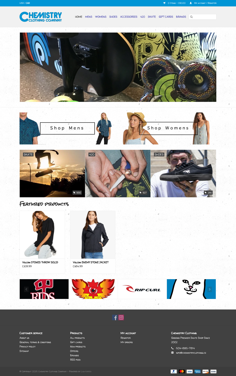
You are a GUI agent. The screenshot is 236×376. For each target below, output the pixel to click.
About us (24, 337)
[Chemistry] (42, 17)
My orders (127, 342)
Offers (74, 351)
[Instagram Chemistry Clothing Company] (121, 317)
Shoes (113, 16)
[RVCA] (191, 289)
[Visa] (189, 371)
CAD (28, 3)
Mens (88, 16)
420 (142, 16)
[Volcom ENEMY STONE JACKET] (93, 234)
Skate (152, 16)
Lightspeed (86, 371)
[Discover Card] (205, 371)
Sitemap (24, 351)
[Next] (209, 289)
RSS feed (75, 359)
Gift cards (166, 16)
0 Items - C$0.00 (176, 3)
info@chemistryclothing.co (191, 352)
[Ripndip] (142, 289)
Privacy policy (27, 346)
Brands (181, 16)
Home (78, 16)
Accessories (128, 16)
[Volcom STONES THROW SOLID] (42, 234)
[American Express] (197, 371)
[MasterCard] (181, 371)
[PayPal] (173, 371)
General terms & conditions (35, 342)
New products (78, 346)
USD (22, 3)
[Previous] (26, 289)
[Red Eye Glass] (44, 289)
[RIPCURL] (93, 289)
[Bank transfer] (212, 371)
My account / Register (204, 3)
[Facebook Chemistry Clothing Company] (115, 317)
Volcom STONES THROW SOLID (40, 262)
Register (126, 337)
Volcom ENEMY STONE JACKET (90, 262)
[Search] (191, 17)
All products (77, 337)
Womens (100, 16)
